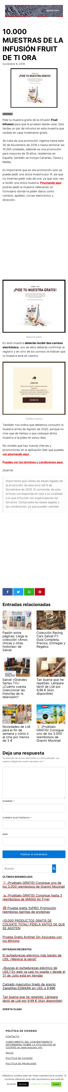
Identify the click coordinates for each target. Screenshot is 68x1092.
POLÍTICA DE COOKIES (19, 1058)
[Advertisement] (34, 241)
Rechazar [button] (23, 1084)
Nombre (9, 801)
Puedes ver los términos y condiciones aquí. (33, 462)
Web (5, 834)
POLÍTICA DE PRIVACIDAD (21, 1063)
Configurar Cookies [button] (39, 1083)
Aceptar (56, 1084)
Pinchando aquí (50, 182)
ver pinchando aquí (16, 454)
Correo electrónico (17, 817)
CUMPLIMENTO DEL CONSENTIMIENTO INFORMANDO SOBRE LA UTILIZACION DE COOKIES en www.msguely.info (31, 1044)
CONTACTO (12, 1036)
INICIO (10, 1052)
